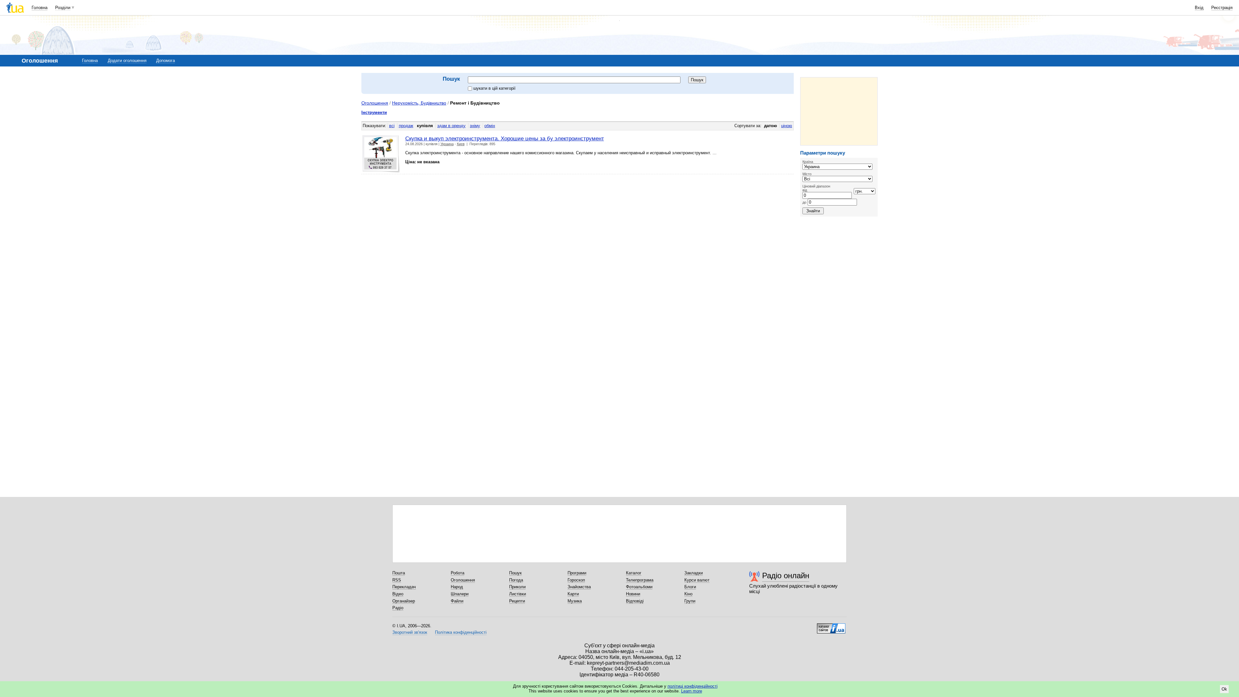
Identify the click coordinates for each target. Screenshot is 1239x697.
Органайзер (403, 601)
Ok (1224, 689)
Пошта (398, 573)
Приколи (517, 586)
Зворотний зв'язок (409, 632)
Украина (447, 144)
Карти (573, 593)
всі (392, 125)
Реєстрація (1222, 7)
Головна (39, 7)
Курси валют (697, 580)
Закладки (693, 573)
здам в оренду (451, 125)
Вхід (1199, 7)
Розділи (62, 7)
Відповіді (635, 601)
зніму (475, 125)
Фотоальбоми (639, 586)
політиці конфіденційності (693, 686)
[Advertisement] (839, 111)
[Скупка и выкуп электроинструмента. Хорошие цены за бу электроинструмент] (381, 154)
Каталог (633, 573)
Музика (575, 601)
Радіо (397, 607)
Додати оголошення (127, 60)
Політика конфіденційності (461, 632)
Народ (457, 586)
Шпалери (459, 593)
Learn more (691, 691)
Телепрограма (639, 580)
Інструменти (374, 112)
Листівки (517, 593)
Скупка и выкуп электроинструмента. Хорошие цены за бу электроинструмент (504, 138)
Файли (457, 601)
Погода (516, 580)
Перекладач (404, 586)
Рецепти (517, 601)
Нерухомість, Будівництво (419, 103)
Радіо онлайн (785, 575)
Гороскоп (576, 580)
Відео (397, 593)
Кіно (688, 593)
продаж (406, 125)
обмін (489, 125)
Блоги (690, 586)
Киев (461, 144)
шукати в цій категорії (494, 88)
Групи (689, 601)
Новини (633, 593)
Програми (577, 573)
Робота (457, 573)
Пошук (515, 573)
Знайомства (579, 586)
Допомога (165, 60)
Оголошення (374, 103)
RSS (396, 580)
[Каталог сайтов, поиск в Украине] (831, 626)
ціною (786, 125)
